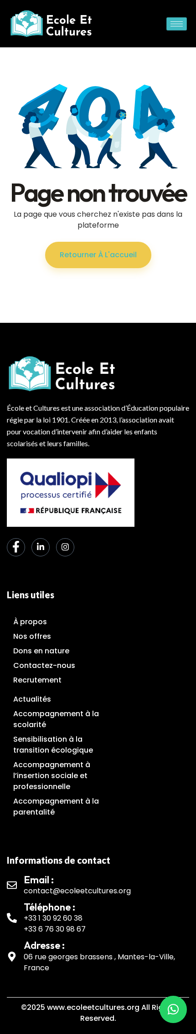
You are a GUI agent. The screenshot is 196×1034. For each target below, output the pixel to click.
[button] (173, 1009)
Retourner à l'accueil (98, 255)
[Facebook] (16, 547)
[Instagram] (65, 547)
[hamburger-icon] (176, 24)
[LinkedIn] (40, 547)
